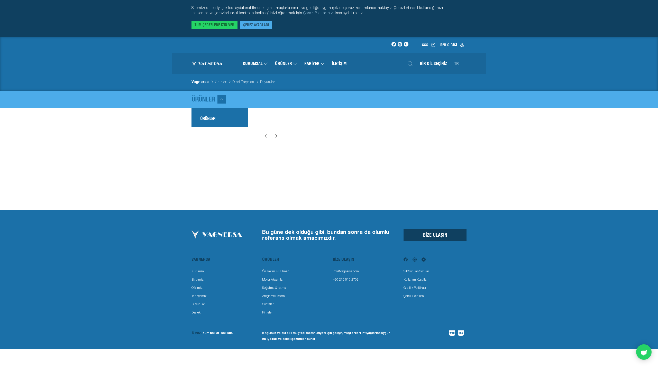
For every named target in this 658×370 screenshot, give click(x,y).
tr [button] (456, 63)
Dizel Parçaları (243, 82)
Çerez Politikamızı (319, 13)
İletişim (339, 63)
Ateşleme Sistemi (274, 296)
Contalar (267, 304)
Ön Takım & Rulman (275, 271)
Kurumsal (198, 271)
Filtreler (267, 312)
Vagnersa (200, 81)
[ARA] (410, 63)
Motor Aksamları (273, 279)
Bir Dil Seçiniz (433, 63)
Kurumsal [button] (253, 63)
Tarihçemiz (199, 296)
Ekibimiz (197, 279)
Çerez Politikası (414, 296)
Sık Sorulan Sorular (416, 271)
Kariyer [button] (312, 63)
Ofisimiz (197, 288)
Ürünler (220, 82)
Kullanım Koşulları (416, 279)
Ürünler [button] (284, 63)
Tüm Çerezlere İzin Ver (214, 25)
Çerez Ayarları (256, 25)
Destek (195, 312)
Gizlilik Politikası (415, 288)
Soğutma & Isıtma (274, 288)
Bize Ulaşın (435, 235)
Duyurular (198, 304)
